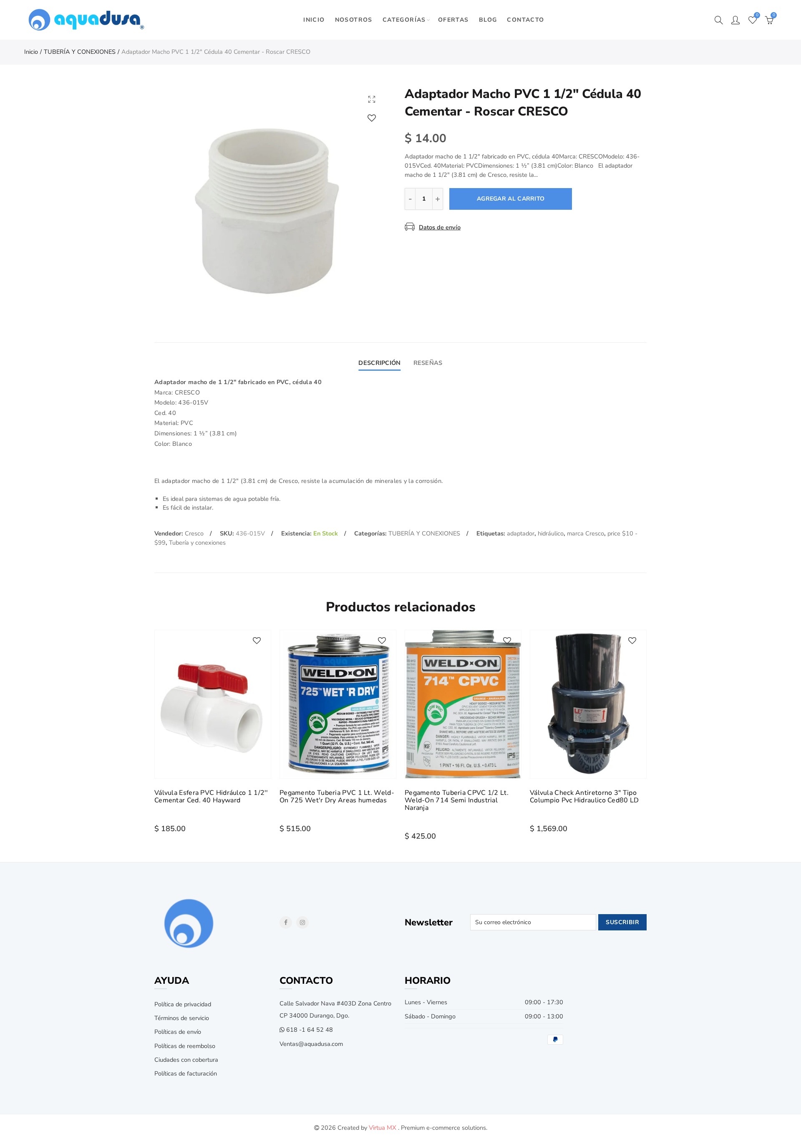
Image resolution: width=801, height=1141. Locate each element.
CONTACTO (525, 20)
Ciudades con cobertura (186, 1060)
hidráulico (551, 533)
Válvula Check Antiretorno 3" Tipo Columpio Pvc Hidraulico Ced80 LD (584, 796)
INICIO (314, 20)
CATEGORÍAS (404, 20)
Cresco (194, 533)
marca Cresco (585, 533)
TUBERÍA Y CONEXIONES (80, 52)
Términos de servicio (181, 1018)
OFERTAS (453, 20)
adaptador (520, 533)
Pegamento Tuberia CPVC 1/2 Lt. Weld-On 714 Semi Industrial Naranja (457, 800)
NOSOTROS (354, 20)
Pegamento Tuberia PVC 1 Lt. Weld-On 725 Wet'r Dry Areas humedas (337, 796)
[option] (270, 201)
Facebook (286, 922)
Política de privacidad (182, 1004)
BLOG (488, 20)
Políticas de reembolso (184, 1046)
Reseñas (428, 363)
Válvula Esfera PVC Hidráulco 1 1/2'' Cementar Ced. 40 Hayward (211, 796)
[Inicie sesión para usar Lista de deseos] (371, 117)
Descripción (379, 363)
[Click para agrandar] (371, 99)
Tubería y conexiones (197, 542)
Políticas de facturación (185, 1073)
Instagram (302, 922)
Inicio (31, 52)
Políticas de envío (177, 1032)
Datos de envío (440, 227)
